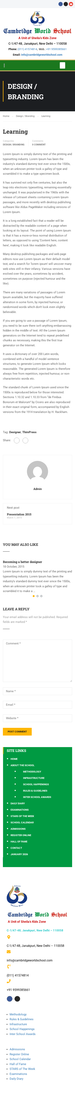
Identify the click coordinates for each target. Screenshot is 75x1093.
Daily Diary (18, 803)
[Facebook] (60, 4)
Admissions (18, 828)
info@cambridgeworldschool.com (41, 54)
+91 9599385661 (56, 49)
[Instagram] (66, 4)
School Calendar (22, 822)
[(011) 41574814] (9, 966)
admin (37, 489)
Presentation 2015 (19, 514)
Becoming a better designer (22, 562)
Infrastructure (33, 778)
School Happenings (36, 784)
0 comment (39, 144)
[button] (62, 65)
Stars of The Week (22, 816)
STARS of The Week (22, 1069)
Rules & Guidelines (35, 790)
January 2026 (19, 854)
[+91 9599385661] (9, 981)
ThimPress (29, 432)
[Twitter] (25, 440)
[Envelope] (71, 4)
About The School (22, 765)
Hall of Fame (19, 841)
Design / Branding (13, 144)
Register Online (21, 835)
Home (14, 758)
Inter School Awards (37, 797)
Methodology (32, 771)
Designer (15, 432)
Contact (16, 847)
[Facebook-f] (9, 999)
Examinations (20, 809)
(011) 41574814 (27, 49)
